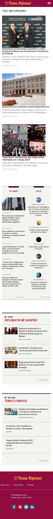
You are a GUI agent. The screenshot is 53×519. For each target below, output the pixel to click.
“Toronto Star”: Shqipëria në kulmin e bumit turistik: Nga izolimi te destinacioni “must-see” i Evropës (13, 265)
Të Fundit (13, 191)
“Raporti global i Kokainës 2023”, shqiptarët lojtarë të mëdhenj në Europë (19, 443)
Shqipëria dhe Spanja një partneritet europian (38, 231)
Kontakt (30, 485)
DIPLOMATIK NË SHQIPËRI (21, 319)
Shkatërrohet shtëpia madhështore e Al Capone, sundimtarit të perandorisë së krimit (33, 411)
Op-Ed (38, 191)
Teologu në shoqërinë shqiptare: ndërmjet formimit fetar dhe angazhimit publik (38, 285)
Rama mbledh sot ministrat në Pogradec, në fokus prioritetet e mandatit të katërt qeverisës (13, 234)
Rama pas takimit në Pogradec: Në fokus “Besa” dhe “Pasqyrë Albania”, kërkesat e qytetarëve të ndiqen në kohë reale (12, 282)
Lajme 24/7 (5, 485)
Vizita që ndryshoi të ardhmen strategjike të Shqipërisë (39, 265)
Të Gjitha (20, 297)
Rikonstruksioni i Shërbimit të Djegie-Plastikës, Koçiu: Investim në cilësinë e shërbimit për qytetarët (13, 219)
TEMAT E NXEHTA (16, 400)
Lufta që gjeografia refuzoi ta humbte (39, 248)
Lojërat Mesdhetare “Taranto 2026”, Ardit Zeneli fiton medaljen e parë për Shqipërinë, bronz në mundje (13, 250)
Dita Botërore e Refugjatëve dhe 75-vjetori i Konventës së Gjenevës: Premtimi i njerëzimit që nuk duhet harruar (38, 211)
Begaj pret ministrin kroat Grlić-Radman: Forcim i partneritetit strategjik (32, 364)
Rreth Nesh (18, 485)
